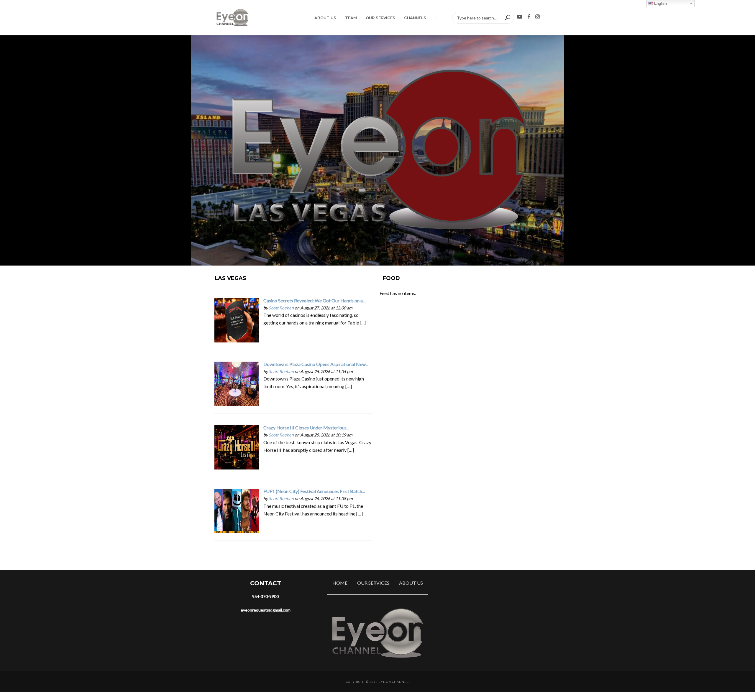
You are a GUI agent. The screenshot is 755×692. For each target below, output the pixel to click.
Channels (415, 17)
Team (351, 17)
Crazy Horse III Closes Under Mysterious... (306, 427)
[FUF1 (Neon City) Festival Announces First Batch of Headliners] (236, 510)
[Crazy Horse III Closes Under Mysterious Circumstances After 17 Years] (236, 446)
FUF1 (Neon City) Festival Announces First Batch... (314, 491)
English (660, 3)
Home (339, 583)
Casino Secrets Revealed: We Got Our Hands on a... (314, 300)
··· (436, 17)
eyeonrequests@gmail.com (265, 609)
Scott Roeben (281, 307)
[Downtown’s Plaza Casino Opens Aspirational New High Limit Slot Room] (236, 383)
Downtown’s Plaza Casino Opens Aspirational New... (315, 364)
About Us (325, 17)
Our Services (380, 17)
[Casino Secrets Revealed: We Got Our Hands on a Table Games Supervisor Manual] (236, 319)
